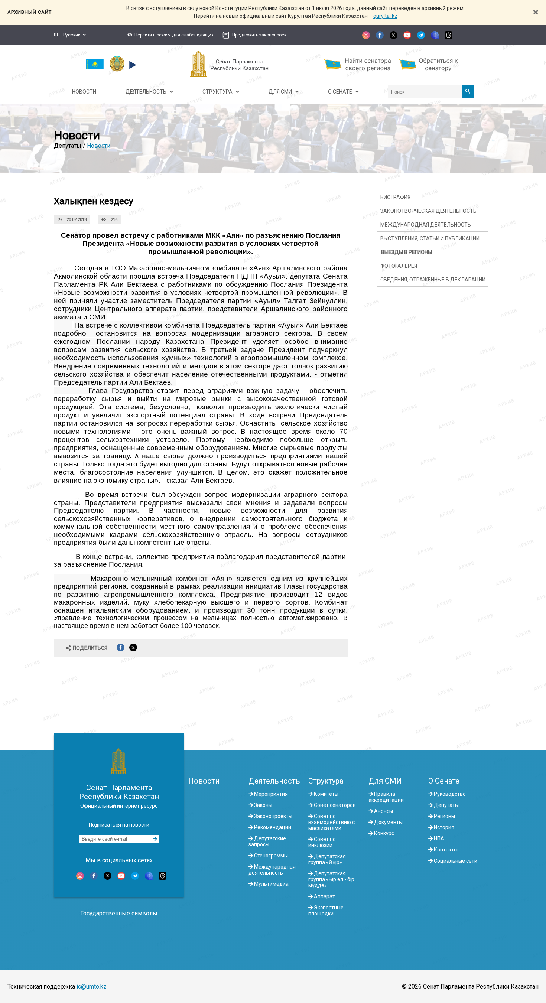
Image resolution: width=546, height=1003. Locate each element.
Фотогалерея (398, 266)
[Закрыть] (535, 12)
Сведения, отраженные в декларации (432, 280)
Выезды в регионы (406, 252)
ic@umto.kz (92, 986)
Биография (395, 197)
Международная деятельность (425, 225)
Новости (98, 145)
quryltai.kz (385, 16)
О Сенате (443, 780)
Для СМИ (385, 780)
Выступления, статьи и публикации (430, 238)
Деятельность (274, 780)
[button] (170, 35)
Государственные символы (118, 913)
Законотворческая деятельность (428, 211)
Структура (325, 780)
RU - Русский (68, 35)
